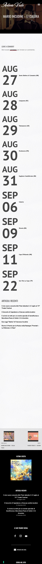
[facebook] (15, 536)
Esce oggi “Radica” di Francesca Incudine (15, 322)
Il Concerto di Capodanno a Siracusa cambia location (18, 312)
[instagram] (20, 536)
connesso (13, 50)
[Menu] (39, 4)
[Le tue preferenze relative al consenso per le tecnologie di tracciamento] (4, 562)
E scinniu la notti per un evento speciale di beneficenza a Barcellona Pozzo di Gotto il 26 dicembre (21, 511)
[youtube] (26, 537)
